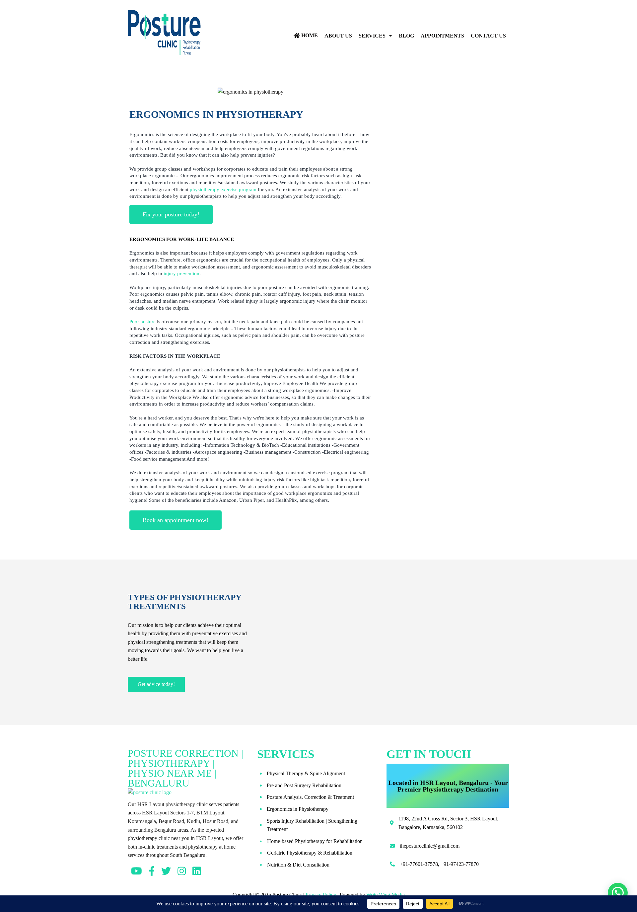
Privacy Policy (321, 894)
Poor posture (142, 321)
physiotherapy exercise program (223, 189)
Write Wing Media (385, 894)
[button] (618, 893)
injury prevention (181, 273)
